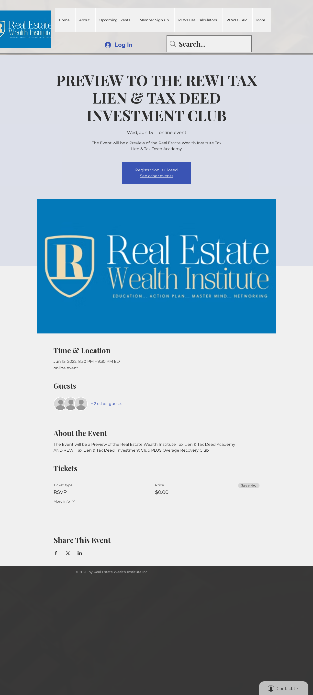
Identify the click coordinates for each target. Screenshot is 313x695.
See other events (156, 176)
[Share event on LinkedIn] (80, 553)
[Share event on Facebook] (56, 553)
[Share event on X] (68, 553)
